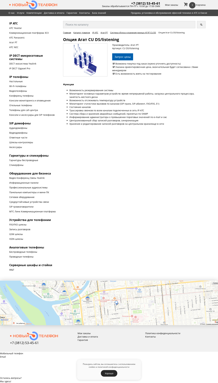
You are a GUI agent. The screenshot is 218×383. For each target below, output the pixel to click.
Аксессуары (15, 147)
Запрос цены (123, 57)
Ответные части (18, 137)
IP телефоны (18, 77)
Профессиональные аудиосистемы (28, 187)
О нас (11, 12)
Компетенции (34, 12)
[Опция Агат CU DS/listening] (85, 59)
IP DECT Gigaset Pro (19, 68)
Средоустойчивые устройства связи (29, 201)
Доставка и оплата (54, 12)
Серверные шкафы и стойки (30, 265)
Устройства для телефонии (30, 220)
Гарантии (72, 12)
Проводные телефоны (21, 256)
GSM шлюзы (16, 234)
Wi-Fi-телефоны (17, 86)
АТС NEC (13, 47)
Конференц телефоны (21, 95)
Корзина (199, 4)
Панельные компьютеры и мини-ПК (29, 192)
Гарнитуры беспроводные (23, 160)
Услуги (20, 12)
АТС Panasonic (17, 37)
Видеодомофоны (18, 132)
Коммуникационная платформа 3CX (29, 32)
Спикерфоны (16, 165)
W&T (11, 269)
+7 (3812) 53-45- (143, 3)
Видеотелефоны (18, 90)
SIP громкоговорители (21, 206)
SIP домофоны (20, 123)
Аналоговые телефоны (26, 247)
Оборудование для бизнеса (30, 173)
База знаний (99, 12)
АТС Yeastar (15, 28)
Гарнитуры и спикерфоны (29, 155)
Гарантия (83, 339)
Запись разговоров (19, 229)
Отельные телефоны (20, 105)
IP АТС (13, 23)
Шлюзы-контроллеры (21, 142)
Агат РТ (13, 42)
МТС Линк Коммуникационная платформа (32, 211)
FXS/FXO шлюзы (17, 224)
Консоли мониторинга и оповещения (30, 100)
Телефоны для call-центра (23, 110)
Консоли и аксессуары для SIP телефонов (32, 114)
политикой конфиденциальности (113, 367)
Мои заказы (171, 4)
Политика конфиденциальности (162, 333)
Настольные (16, 81)
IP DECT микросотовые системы (26, 57)
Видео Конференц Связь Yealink (27, 177)
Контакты (84, 12)
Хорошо (109, 373)
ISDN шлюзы (16, 238)
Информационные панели (23, 182)
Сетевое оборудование (21, 197)
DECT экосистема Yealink (22, 63)
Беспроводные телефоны (23, 251)
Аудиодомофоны (18, 127)
